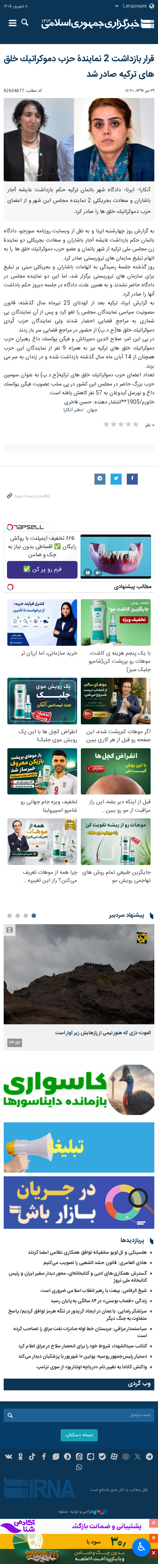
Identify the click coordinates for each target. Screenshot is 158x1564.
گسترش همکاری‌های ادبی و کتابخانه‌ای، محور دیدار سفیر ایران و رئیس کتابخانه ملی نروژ (77, 1277)
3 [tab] (17, 915)
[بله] (102, 1457)
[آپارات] (114, 1457)
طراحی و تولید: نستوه (76, 1512)
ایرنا (91, 24)
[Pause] (87, 572)
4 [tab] (9, 915)
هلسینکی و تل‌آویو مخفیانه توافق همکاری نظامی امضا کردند (87, 1253)
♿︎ (141, 1546)
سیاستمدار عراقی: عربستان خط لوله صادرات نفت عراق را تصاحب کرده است (80, 1332)
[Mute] (98, 572)
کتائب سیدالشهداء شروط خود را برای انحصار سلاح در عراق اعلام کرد (82, 1346)
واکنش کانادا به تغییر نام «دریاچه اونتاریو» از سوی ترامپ (92, 1367)
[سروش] (67, 1457)
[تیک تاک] (32, 1457)
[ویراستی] (56, 1457)
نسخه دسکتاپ (79, 1435)
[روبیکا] (126, 1457)
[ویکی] (9, 1457)
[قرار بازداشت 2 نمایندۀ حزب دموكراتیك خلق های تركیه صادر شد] (79, 139)
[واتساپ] (79, 1468)
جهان (92, 410)
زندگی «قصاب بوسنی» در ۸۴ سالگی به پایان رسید (99, 1301)
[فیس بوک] (44, 1457)
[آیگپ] (91, 1457)
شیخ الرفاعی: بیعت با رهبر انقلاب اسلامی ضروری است (94, 1291)
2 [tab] (26, 915)
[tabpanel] (79, 987)
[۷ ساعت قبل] (79, 974)
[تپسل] (10, 527)
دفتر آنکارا (73, 410)
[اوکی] (20, 1457)
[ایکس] (138, 1457)
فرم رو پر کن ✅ (42, 570)
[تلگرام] (149, 1457)
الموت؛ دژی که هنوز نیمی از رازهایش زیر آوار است (103, 1033)
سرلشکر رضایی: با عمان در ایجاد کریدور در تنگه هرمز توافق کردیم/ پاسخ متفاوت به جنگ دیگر (77, 1314)
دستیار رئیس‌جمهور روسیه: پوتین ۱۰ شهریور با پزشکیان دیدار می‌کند (82, 1357)
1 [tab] (34, 915)
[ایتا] (79, 1457)
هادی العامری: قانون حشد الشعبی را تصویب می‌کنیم (95, 1263)
